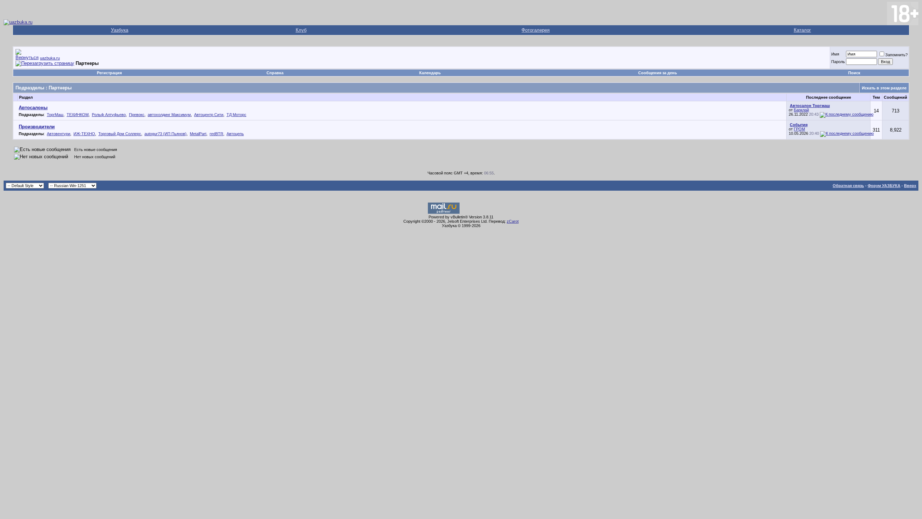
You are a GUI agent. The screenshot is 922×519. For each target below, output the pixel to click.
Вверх (910, 185)
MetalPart (198, 134)
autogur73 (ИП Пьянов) (165, 134)
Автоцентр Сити (208, 114)
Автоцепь (235, 134)
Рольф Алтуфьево (109, 114)
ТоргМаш (55, 114)
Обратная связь (848, 185)
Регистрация (109, 73)
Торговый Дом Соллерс (119, 134)
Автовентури (58, 134)
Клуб (301, 30)
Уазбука (119, 30)
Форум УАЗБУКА (884, 185)
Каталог (802, 30)
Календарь (430, 73)
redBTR (216, 134)
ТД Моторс (236, 114)
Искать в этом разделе (884, 88)
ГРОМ (799, 129)
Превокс (136, 114)
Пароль (838, 61)
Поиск (854, 73)
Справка (275, 73)
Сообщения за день (657, 73)
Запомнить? (896, 55)
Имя (835, 54)
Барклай (801, 110)
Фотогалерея (536, 30)
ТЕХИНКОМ (78, 114)
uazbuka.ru (50, 58)
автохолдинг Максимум (169, 114)
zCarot (513, 221)
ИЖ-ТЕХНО (84, 134)
